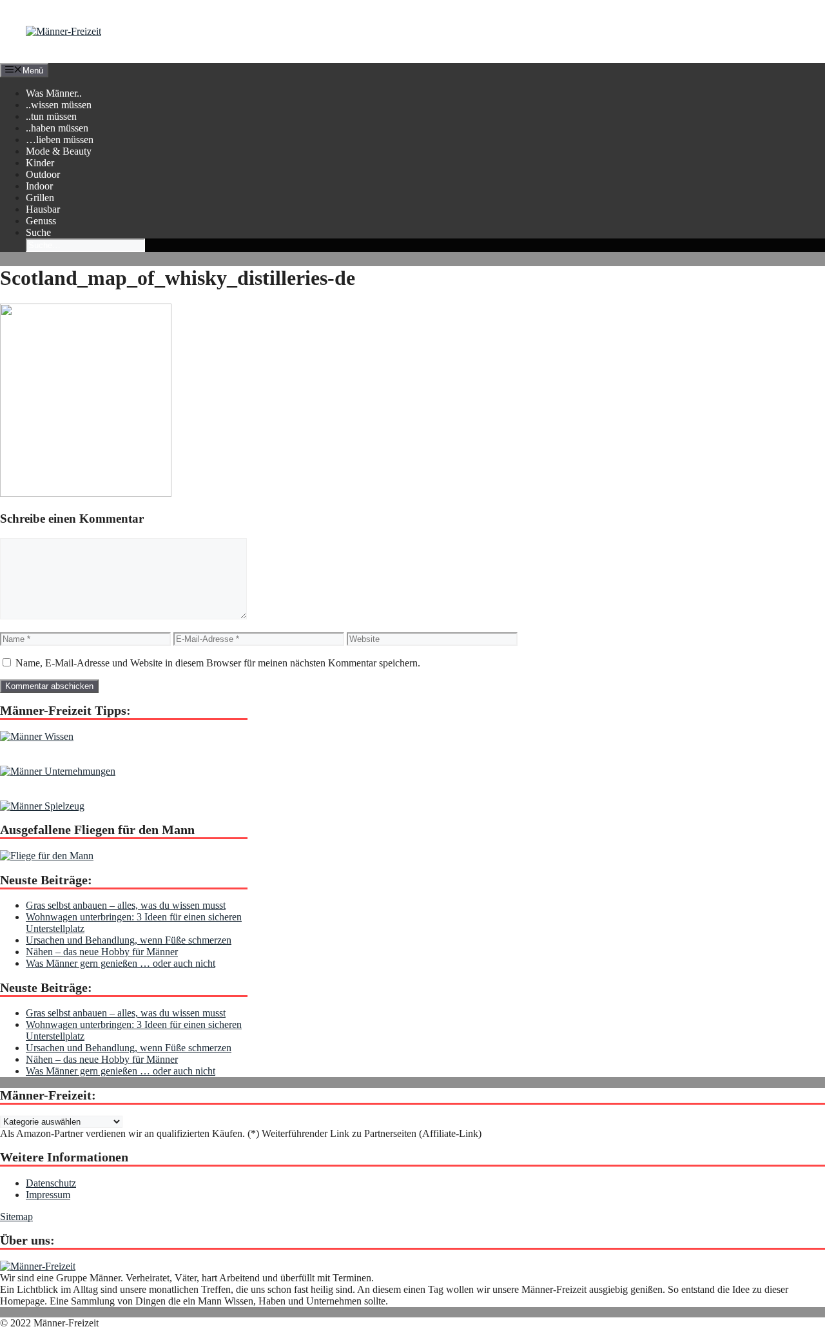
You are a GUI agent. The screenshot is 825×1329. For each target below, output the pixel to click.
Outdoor (43, 174)
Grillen (40, 197)
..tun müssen (51, 116)
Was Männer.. (54, 93)
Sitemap (16, 1216)
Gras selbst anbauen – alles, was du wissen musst (126, 905)
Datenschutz (51, 1183)
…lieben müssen (59, 139)
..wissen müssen (59, 104)
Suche (38, 232)
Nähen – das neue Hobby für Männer (102, 951)
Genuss (41, 220)
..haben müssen (57, 127)
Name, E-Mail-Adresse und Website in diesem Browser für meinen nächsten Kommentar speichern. (217, 662)
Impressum (48, 1194)
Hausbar (43, 209)
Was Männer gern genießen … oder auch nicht (120, 963)
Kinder (40, 162)
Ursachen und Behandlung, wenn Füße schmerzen (128, 940)
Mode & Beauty (59, 151)
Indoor (39, 185)
